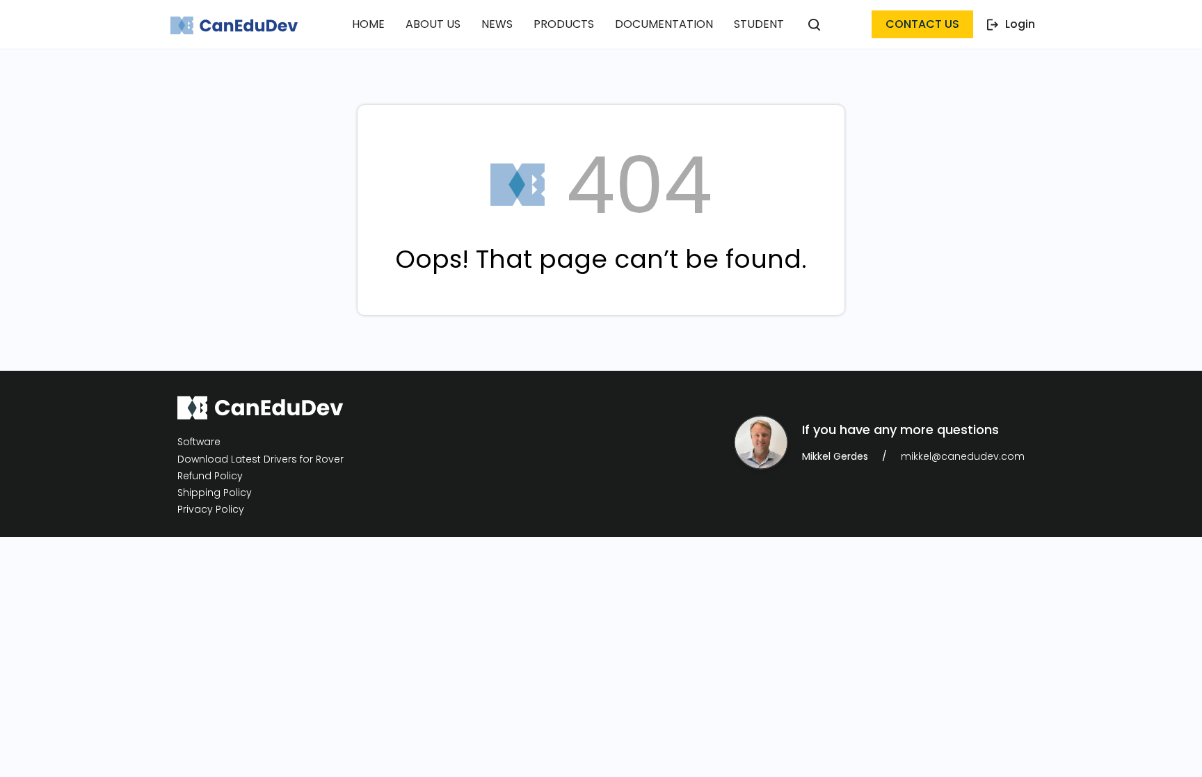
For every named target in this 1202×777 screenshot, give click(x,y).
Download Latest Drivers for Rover (260, 459)
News (497, 24)
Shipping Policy (214, 492)
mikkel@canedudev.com (963, 456)
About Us (433, 24)
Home (368, 24)
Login (1020, 24)
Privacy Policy (210, 509)
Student (759, 24)
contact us (922, 24)
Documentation (664, 24)
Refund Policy (210, 476)
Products (564, 24)
